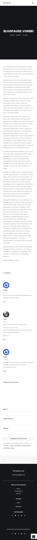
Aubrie (5, 357)
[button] (33, 3)
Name (5, 409)
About (18, 489)
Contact (18, 493)
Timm (26, 35)
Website (5, 428)
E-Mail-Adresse (8, 419)
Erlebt (19, 35)
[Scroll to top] (33, 537)
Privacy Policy (19, 491)
